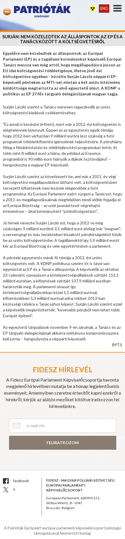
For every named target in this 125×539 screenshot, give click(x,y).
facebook (20, 480)
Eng (104, 8)
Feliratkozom (63, 442)
